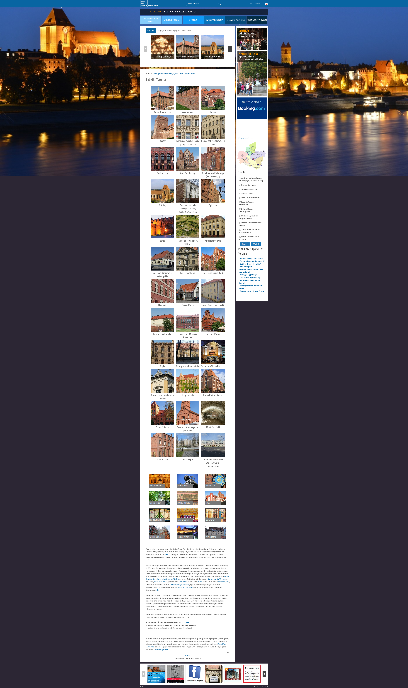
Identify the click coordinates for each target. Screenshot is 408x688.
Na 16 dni (250, 138)
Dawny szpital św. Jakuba (187, 366)
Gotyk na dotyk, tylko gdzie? (250, 264)
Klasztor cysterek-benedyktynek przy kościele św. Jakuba (188, 208)
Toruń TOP (150, 31)
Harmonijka (188, 459)
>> (197, 625)
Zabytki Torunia (190, 74)
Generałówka (188, 305)
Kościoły (162, 205)
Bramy (213, 112)
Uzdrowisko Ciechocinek (249, 189)
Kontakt (258, 4)
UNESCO (167, 555)
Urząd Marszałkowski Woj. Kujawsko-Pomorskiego (213, 462)
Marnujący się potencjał (248, 275)
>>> (147, 560)
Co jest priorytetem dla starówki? (252, 261)
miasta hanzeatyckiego (185, 587)
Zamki (162, 240)
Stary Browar (162, 459)
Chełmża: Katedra (247, 194)
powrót (187, 655)
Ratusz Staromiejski (162, 112)
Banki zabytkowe (187, 273)
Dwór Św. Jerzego (187, 173)
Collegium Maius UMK (213, 273)
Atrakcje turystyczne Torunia (173, 74)
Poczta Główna (213, 334)
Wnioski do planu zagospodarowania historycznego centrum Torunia (251, 269)
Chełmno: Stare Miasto (248, 185)
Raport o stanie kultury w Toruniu (252, 291)
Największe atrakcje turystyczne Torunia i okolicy (174, 31)
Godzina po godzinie (242, 138)
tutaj (157, 590)
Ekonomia (162, 305)
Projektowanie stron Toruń (261, 687)
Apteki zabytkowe (213, 240)
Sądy (162, 366)
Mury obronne (187, 112)
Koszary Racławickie (162, 334)
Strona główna (158, 74)
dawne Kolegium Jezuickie (213, 305)
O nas (250, 4)
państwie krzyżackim (161, 650)
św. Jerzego (212, 579)
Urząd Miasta (188, 395)
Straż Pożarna (162, 427)
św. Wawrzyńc (221, 579)
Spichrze (213, 205)
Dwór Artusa (162, 173)
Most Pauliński (213, 427)
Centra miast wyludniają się (250, 278)
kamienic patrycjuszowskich (179, 585)
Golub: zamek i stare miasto (250, 198)
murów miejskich (223, 582)
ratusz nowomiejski (160, 582)
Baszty (162, 141)
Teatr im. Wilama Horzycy (213, 366)
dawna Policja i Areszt (213, 395)
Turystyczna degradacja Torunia (251, 259)
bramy (200, 582)
